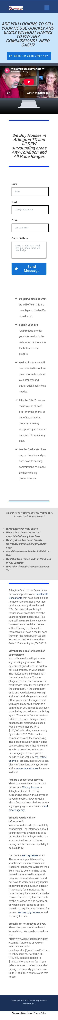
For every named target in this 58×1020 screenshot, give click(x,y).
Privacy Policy (40, 1013)
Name (14, 184)
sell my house (30, 855)
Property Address (20, 238)
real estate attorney (27, 768)
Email (14, 202)
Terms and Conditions (22, 1013)
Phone (14, 220)
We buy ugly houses (29, 912)
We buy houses (30, 787)
